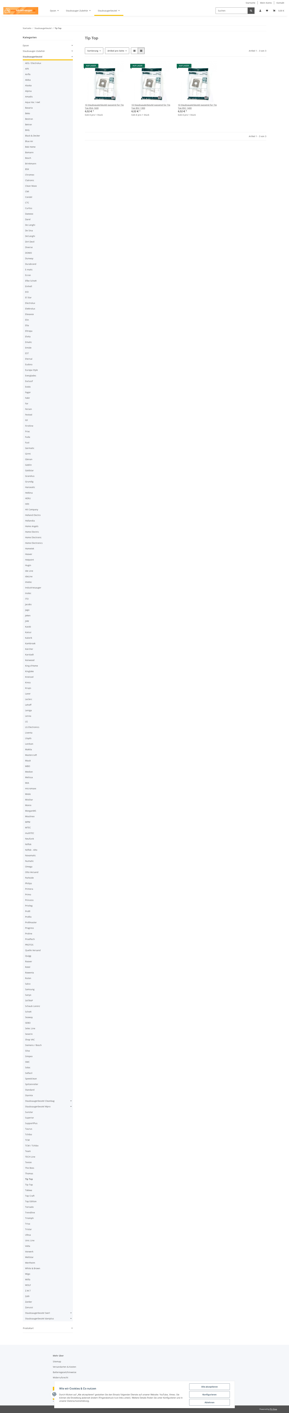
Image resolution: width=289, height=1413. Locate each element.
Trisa (27, 1223)
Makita (28, 749)
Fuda (27, 437)
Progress (29, 928)
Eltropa (28, 330)
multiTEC (29, 833)
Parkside (29, 877)
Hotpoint (29, 559)
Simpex (29, 1056)
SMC (27, 1061)
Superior (29, 1117)
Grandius (29, 476)
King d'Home (31, 665)
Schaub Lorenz (32, 1006)
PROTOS (29, 944)
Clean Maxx (31, 185)
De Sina (29, 230)
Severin (29, 1034)
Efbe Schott (31, 280)
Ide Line (29, 570)
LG (26, 721)
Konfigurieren (209, 1394)
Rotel (27, 967)
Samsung (29, 989)
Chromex (29, 174)
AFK (27, 68)
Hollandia (30, 520)
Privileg (29, 905)
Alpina (28, 91)
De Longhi (30, 224)
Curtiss (28, 208)
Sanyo (28, 994)
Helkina (29, 492)
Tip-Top (29, 1184)
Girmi (28, 453)
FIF (26, 420)
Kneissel (29, 676)
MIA (27, 782)
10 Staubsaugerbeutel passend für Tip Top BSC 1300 (150, 106)
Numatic (29, 861)
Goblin (28, 464)
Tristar (28, 1229)
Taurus (28, 1128)
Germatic (29, 448)
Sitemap (57, 1361)
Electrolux (30, 303)
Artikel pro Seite (115, 50)
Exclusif (29, 381)
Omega (28, 866)
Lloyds (28, 738)
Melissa (29, 777)
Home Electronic (33, 537)
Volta (27, 1246)
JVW (27, 621)
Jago (27, 609)
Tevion (28, 1162)
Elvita (28, 336)
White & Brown (32, 1268)
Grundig (29, 481)
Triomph (29, 1218)
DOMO (28, 252)
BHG (27, 130)
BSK (27, 169)
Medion (29, 771)
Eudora (28, 364)
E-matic (29, 269)
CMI (27, 191)
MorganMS (30, 810)
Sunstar (29, 1112)
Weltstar (29, 1257)
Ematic (28, 342)
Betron (28, 124)
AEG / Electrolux (33, 63)
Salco (27, 983)
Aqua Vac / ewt (32, 102)
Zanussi (29, 1307)
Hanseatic (30, 487)
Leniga (28, 710)
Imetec (28, 582)
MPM (27, 822)
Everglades (30, 375)
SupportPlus (31, 1123)
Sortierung (92, 50)
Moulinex (29, 816)
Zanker (28, 1301)
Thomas (29, 1173)
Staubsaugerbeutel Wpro (37, 1106)
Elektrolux (30, 308)
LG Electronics (32, 727)
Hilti (27, 503)
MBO (27, 766)
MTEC (28, 827)
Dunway (29, 258)
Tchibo (28, 1134)
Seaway (29, 1017)
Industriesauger (33, 587)
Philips (28, 883)
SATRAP (29, 1000)
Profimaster (31, 922)
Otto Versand (31, 872)
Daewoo (29, 213)
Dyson (26, 45)
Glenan (28, 459)
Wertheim (30, 1262)
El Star (28, 297)
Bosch (28, 158)
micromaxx (30, 788)
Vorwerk (29, 1251)
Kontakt (280, 2)
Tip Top (29, 1179)
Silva (27, 1050)
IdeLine (29, 576)
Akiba (28, 79)
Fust (27, 442)
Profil (27, 911)
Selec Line (30, 1028)
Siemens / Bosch (33, 1045)
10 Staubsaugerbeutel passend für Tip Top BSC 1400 (197, 106)
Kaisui (28, 632)
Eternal (28, 358)
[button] (260, 10)
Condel (28, 197)
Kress (28, 682)
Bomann (29, 152)
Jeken (28, 615)
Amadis (29, 96)
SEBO (28, 1022)
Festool (28, 414)
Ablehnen (209, 1402)
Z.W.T (28, 1290)
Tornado (29, 1206)
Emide (28, 347)
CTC (27, 202)
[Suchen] (251, 10)
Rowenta (29, 972)
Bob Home (30, 146)
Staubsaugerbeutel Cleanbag (39, 1100)
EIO (27, 291)
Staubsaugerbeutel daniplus (39, 1318)
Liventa (28, 732)
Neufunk (29, 838)
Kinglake (29, 671)
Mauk (28, 760)
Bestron (29, 118)
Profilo (28, 916)
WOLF (28, 1285)
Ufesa (28, 1234)
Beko (27, 113)
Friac (27, 431)
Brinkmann (30, 163)
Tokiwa (28, 1190)
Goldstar (29, 470)
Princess (29, 900)
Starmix (29, 1095)
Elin (27, 319)
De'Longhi (30, 236)
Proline (28, 933)
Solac (27, 1067)
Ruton (28, 978)
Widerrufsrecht (60, 1377)
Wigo (27, 1273)
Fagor (28, 392)
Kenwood (29, 660)
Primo (28, 894)
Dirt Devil (29, 241)
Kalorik (28, 637)
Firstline (29, 425)
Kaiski (28, 626)
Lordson (29, 743)
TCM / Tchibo (31, 1145)
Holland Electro (32, 515)
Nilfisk (28, 844)
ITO (27, 598)
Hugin (28, 565)
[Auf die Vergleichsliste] (113, 66)
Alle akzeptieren (209, 1386)
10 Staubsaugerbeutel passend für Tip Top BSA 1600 (104, 106)
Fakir (27, 397)
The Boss (29, 1167)
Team (28, 1151)
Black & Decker (32, 135)
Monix (28, 805)
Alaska (28, 85)
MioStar (29, 799)
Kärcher (29, 649)
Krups (28, 688)
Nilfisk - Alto (31, 849)
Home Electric (32, 531)
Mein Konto (266, 2)
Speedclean (31, 1078)
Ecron (28, 275)
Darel (28, 219)
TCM (27, 1140)
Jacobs (28, 604)
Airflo (27, 74)
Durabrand (30, 264)
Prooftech (30, 939)
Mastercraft (31, 755)
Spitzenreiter (31, 1084)
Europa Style (31, 370)
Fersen (28, 409)
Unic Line (29, 1240)
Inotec (28, 593)
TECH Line (30, 1156)
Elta (27, 325)
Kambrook (30, 643)
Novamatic (30, 855)
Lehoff (28, 704)
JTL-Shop (273, 1409)
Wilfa (27, 1279)
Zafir (27, 1296)
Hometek (29, 548)
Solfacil (28, 1073)
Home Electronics (34, 543)
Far (26, 403)
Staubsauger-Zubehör (34, 51)
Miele (28, 794)
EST (27, 353)
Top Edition (31, 1201)
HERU (28, 498)
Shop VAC (30, 1039)
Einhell (28, 286)
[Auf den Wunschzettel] (121, 66)
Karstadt (29, 654)
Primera (29, 888)
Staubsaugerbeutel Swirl (37, 1313)
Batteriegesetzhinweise (64, 1372)
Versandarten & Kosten (64, 1366)
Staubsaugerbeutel (32, 56)
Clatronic (29, 180)
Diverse (29, 247)
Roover (28, 961)
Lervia (28, 715)
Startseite (250, 2)
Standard (29, 1089)
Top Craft (29, 1195)
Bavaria (29, 107)
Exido (28, 386)
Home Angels (31, 526)
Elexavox (29, 314)
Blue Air (29, 141)
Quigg (28, 955)
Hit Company (31, 509)
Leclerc (28, 699)
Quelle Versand (33, 950)
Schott (28, 1011)
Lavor (28, 693)
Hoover (28, 554)
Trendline (30, 1212)
